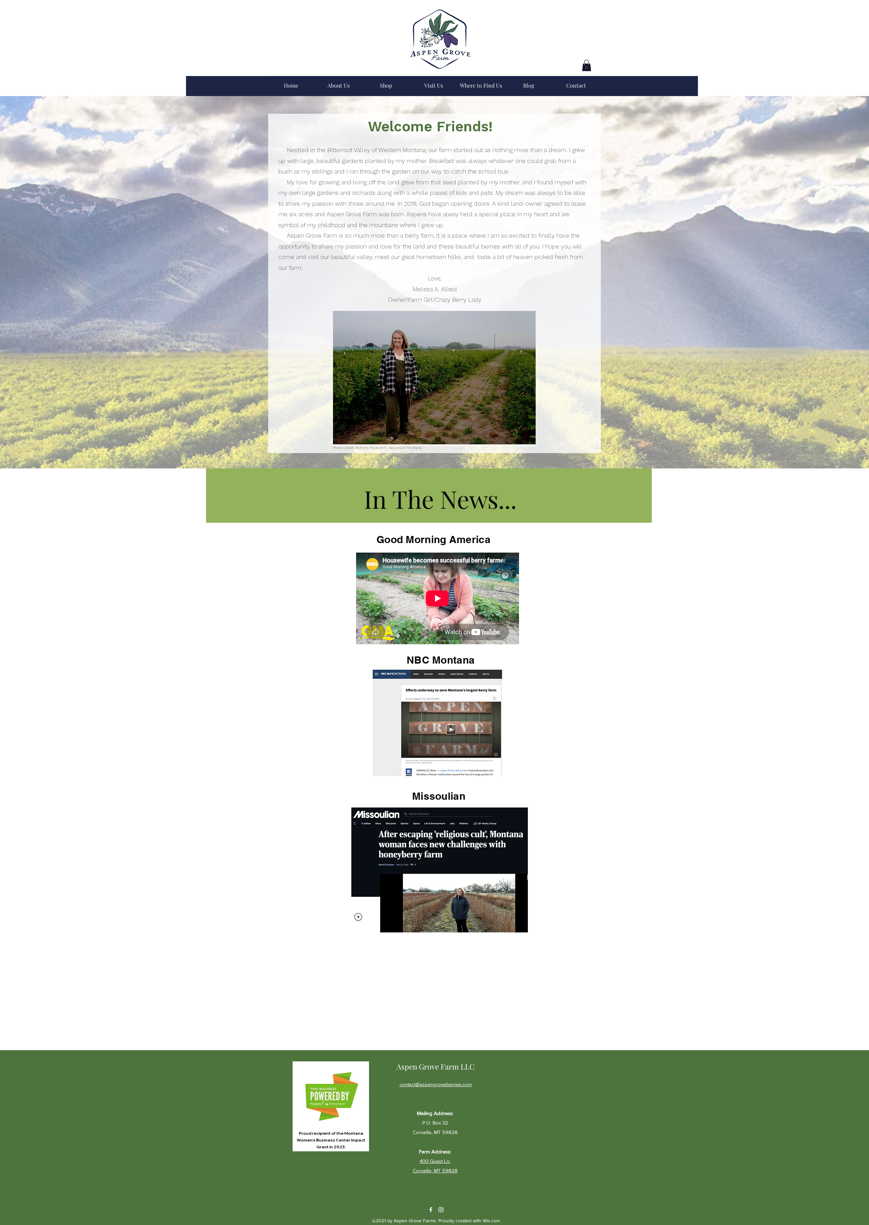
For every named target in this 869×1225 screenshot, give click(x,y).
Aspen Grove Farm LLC (435, 1066)
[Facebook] (430, 1209)
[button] (586, 65)
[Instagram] (441, 1209)
